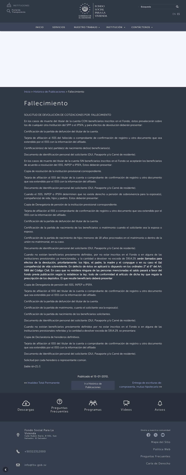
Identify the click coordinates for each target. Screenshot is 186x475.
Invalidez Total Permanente (44, 382)
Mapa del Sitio (160, 442)
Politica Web (161, 449)
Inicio (40, 27)
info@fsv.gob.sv (35, 465)
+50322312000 (35, 451)
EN (174, 14)
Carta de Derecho (158, 463)
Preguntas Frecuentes (155, 456)
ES (178, 14)
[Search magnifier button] (177, 6)
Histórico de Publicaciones (49, 91)
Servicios (58, 27)
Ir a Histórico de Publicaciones (93, 385)
